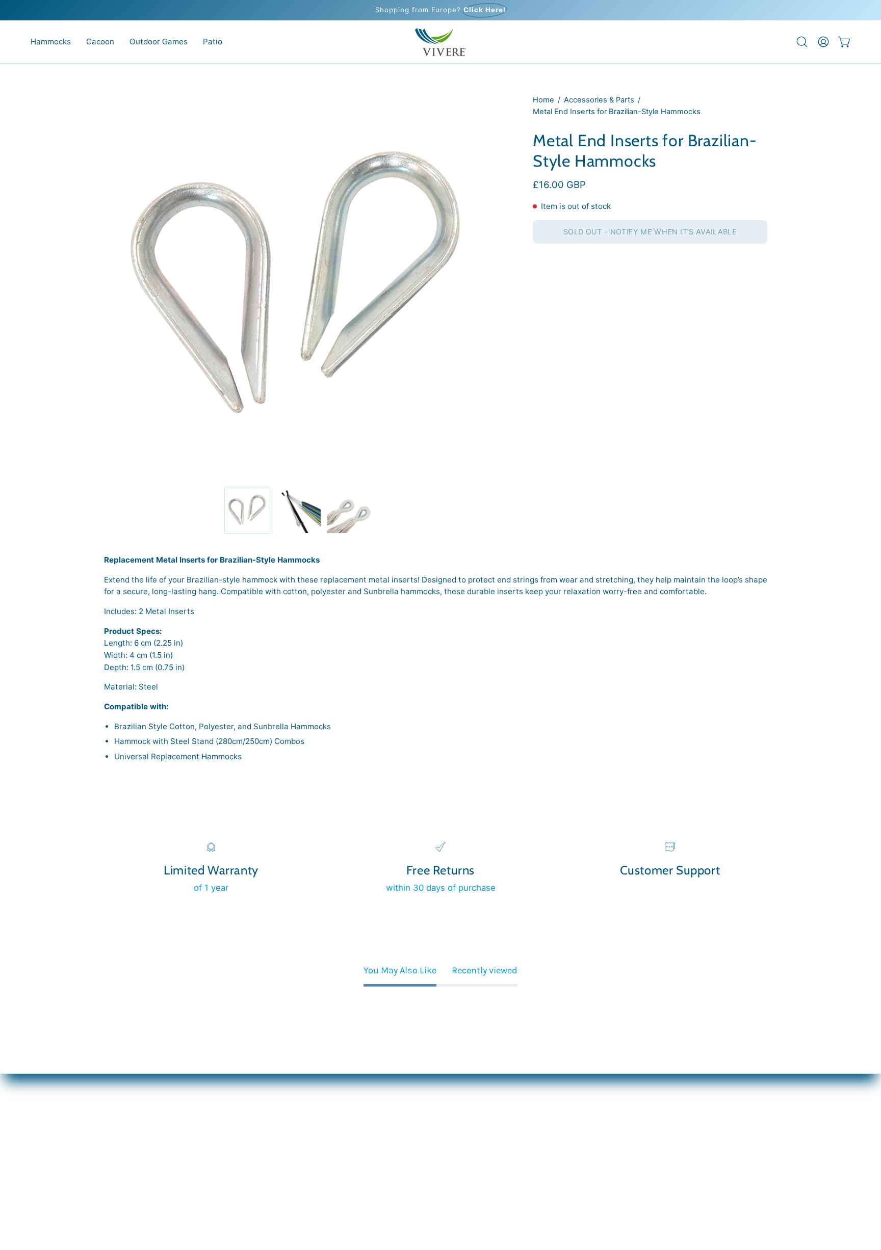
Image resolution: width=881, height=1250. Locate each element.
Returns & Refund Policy (153, 1168)
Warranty (122, 1151)
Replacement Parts (142, 1115)
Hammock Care (135, 1098)
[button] (51, 42)
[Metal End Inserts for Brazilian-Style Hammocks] (247, 511)
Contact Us (126, 1133)
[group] (440, 10)
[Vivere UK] (440, 42)
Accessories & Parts (599, 99)
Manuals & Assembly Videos (161, 1080)
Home (543, 99)
